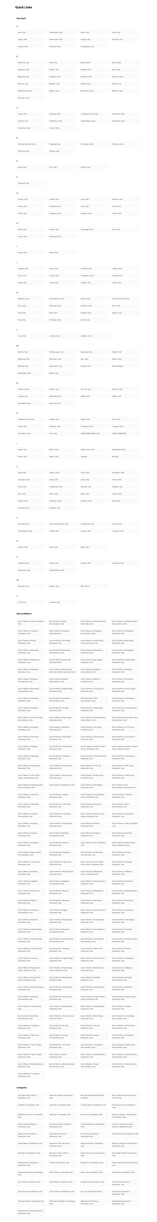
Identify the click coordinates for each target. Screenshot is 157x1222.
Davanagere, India (87, 144)
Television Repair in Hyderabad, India (31, 1201)
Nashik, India (85, 396)
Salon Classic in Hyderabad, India (61, 1172)
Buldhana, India (117, 91)
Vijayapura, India (118, 563)
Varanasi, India (86, 563)
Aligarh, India (22, 39)
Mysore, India (54, 373)
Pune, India (53, 433)
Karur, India (22, 306)
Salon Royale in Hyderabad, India (61, 1182)
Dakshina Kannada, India (26, 144)
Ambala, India (85, 39)
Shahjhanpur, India (55, 487)
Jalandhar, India (86, 268)
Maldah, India (117, 352)
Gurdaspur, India (55, 213)
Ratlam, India (53, 456)
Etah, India (53, 167)
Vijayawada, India (24, 570)
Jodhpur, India (86, 283)
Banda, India (116, 62)
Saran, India (85, 480)
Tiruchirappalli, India (25, 531)
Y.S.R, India (22, 602)
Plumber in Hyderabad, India (59, 1162)
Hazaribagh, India (87, 229)
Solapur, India (117, 494)
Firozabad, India (23, 183)
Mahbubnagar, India (56, 352)
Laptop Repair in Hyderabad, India (30, 1143)
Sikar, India (22, 494)
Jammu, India (54, 275)
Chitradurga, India (118, 121)
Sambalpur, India (24, 480)
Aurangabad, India (87, 46)
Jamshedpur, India (87, 275)
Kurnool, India (85, 320)
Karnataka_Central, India (120, 299)
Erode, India (22, 167)
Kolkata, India (117, 313)
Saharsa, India (54, 472)
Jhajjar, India (22, 283)
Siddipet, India (117, 487)
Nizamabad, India (24, 403)
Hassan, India (54, 229)
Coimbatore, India (24, 128)
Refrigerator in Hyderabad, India (92, 1162)
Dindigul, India (54, 151)
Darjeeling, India (55, 144)
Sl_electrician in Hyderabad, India (92, 1182)
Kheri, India (116, 306)
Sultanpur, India (86, 501)
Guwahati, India (86, 213)
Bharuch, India (23, 84)
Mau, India (84, 359)
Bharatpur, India (117, 77)
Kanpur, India (85, 299)
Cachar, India (22, 114)
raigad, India (22, 449)
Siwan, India (53, 494)
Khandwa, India (86, 306)
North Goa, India (55, 403)
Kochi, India (22, 313)
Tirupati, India (54, 531)
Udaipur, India (23, 547)
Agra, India (22, 32)
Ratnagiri (84, 456)
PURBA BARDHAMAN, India (90, 433)
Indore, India (53, 252)
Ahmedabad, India (55, 32)
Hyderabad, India (55, 236)
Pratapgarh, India (87, 426)
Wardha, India (54, 586)
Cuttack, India (54, 128)
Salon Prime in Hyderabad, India (123, 1172)
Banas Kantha (85, 62)
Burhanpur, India (23, 98)
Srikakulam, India (55, 501)
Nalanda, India (117, 389)
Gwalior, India (116, 213)
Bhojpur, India (85, 84)
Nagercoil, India (23, 389)
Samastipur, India (118, 472)
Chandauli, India (55, 114)
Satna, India (22, 487)
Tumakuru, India (117, 531)
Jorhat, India (116, 283)
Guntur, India (22, 213)
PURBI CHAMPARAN (119, 433)
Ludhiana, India (86, 336)
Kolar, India (53, 313)
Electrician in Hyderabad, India (60, 1114)
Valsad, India (53, 563)
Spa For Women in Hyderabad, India (61, 785)
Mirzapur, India (23, 366)
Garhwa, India (54, 199)
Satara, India (116, 480)
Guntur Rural (116, 206)
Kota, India (21, 320)
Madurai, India (23, 352)
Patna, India (116, 419)
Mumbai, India (86, 366)
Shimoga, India (86, 487)
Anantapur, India (55, 46)
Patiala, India (85, 419)
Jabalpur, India (23, 268)
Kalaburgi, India (23, 299)
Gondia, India (22, 206)
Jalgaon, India (117, 268)
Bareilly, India (54, 69)
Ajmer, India (85, 32)
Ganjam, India (22, 199)
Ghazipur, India (117, 199)
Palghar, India (54, 419)
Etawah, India (85, 167)
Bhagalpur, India (55, 77)
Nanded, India (23, 396)
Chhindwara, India (55, 121)
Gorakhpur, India (55, 206)
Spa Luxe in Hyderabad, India (91, 1191)
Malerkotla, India (23, 359)
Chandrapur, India (118, 114)
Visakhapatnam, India (56, 570)
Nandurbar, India (55, 396)
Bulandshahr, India (87, 91)
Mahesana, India (86, 352)
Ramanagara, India (118, 449)
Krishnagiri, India (55, 320)
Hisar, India (116, 229)
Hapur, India (22, 229)
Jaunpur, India (117, 275)
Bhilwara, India (54, 84)
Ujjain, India (85, 547)
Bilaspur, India (54, 91)
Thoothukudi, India (87, 524)
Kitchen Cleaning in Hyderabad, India (125, 1134)
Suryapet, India (54, 508)
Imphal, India (22, 252)
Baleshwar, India (23, 62)
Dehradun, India (117, 144)
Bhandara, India (86, 77)
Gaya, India (85, 199)
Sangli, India (53, 480)
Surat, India (116, 501)
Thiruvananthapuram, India (58, 524)
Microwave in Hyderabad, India (29, 1153)
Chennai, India (23, 121)
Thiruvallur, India (23, 524)
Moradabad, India (55, 366)
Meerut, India (116, 359)
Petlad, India (22, 426)
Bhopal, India (116, 84)
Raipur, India (53, 449)
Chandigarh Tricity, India (89, 114)
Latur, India (22, 336)
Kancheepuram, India (56, 299)
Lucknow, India (54, 336)
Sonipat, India (23, 501)
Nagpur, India (54, 389)
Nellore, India (116, 396)
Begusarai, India (23, 77)
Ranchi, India (22, 456)
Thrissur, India (117, 524)
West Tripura (85, 586)
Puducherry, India (24, 433)
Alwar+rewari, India (56, 39)
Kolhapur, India (86, 313)
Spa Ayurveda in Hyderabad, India (30, 1191)
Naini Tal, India (86, 389)
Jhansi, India (53, 283)
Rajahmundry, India (87, 449)
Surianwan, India (23, 508)
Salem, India (85, 472)
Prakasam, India (55, 426)
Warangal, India (23, 586)
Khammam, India (55, 306)
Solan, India (85, 494)
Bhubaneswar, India (25, 91)
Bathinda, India (86, 69)
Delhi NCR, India (23, 151)
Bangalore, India (23, 69)
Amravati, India (117, 39)
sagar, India (22, 472)
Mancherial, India (55, 359)
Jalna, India (22, 275)
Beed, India (116, 69)
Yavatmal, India (54, 602)
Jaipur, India (53, 268)
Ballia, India (53, 62)
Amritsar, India (23, 46)
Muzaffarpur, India (24, 373)
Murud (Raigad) (117, 366)
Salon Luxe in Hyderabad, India (92, 1172)
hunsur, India (22, 236)
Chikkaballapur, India (88, 121)
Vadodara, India (23, 563)
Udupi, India (53, 547)
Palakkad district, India (26, 419)
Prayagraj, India (117, 426)
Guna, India (85, 206)
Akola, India (116, 32)
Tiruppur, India (86, 531)
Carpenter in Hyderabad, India (28, 1105)
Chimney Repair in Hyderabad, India (93, 1105)
